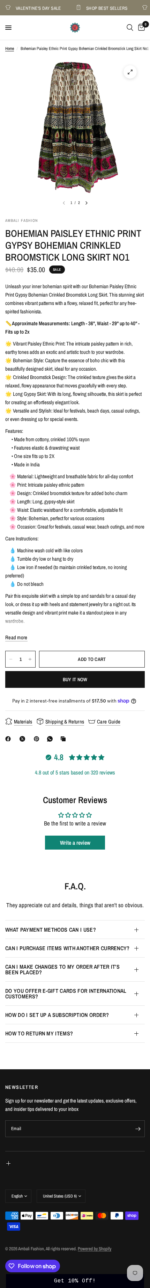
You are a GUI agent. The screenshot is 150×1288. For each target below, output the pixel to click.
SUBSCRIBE (75, 707)
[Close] (137, 634)
